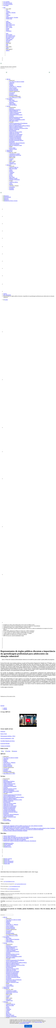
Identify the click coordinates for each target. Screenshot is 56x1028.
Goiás (7, 21)
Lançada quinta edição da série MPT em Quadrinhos (14, 839)
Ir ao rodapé (5, 5)
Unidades (11, 85)
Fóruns (10, 174)
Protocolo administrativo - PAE (7, 738)
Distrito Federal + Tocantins (12, 17)
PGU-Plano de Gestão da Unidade (16, 81)
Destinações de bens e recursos (16, 117)
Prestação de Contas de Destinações (17, 142)
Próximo (5, 709)
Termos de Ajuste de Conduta (15, 131)
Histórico (11, 84)
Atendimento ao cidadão (14, 153)
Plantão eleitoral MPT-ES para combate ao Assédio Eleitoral (16, 827)
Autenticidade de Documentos (15, 114)
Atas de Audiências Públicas (15, 124)
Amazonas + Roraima (10, 12)
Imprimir (2, 705)
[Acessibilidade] (3, 57)
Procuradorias (9, 98)
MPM (7, 48)
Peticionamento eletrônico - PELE (8, 736)
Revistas (11, 176)
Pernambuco (8, 31)
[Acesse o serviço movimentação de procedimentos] (6, 209)
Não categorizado (7, 294)
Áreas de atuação (13, 87)
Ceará (7, 16)
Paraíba (7, 28)
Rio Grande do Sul (10, 37)
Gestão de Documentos (14, 144)
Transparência (9, 150)
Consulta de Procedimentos (15, 138)
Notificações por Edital (14, 133)
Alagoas (8, 11)
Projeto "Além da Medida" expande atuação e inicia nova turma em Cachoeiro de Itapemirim (23, 829)
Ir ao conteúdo (6, 1)
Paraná (7, 29)
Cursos (10, 183)
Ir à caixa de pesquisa (7, 4)
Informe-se (8, 164)
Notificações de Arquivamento (15, 134)
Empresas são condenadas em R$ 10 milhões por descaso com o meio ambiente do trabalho (23, 825)
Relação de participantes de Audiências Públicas (19, 125)
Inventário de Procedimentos (15, 139)
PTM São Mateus (13, 104)
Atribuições (11, 82)
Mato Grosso (9, 23)
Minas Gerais (9, 26)
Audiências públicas (13, 182)
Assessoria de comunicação (15, 155)
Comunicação (9, 151)
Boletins (11, 171)
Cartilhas (11, 173)
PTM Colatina (12, 103)
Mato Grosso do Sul (10, 24)
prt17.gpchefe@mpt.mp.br (9, 881)
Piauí (7, 33)
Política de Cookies (38, 1022)
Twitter (10, 160)
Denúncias (11, 108)
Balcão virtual (12, 147)
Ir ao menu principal (7, 2)
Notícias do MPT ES (13, 167)
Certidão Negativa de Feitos (15, 112)
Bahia (7, 13)
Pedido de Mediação (13, 111)
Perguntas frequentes (13, 90)
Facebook (11, 158)
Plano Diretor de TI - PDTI (15, 97)
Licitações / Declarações (14, 179)
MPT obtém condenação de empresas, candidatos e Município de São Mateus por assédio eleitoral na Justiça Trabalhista (29, 828)
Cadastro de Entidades (14, 113)
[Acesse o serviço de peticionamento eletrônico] (7, 197)
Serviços (8, 106)
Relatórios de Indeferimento (15, 136)
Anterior (5, 708)
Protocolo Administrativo (14, 118)
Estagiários (11, 189)
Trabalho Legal (12, 163)
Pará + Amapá (9, 27)
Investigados (12, 141)
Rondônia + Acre (9, 38)
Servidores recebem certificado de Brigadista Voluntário (15, 830)
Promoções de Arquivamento (15, 135)
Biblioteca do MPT (13, 178)
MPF (7, 44)
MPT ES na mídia (13, 168)
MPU (4, 7)
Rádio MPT (11, 162)
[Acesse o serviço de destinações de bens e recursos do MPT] (10, 200)
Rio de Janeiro (9, 34)
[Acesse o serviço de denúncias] (6, 195)
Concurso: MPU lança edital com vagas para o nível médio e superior (18, 837)
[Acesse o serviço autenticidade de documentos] (6, 216)
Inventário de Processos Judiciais (16, 140)
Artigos (10, 169)
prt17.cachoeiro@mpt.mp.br (20, 884)
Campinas (8, 15)
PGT (7, 10)
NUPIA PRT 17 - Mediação (15, 86)
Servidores (11, 93)
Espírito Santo (9, 18)
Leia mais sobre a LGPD (24, 1023)
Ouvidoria (11, 115)
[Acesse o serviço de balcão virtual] (6, 223)
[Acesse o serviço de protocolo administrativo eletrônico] (5, 198)
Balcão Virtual (4, 733)
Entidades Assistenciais (14, 129)
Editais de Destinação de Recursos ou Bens (18, 128)
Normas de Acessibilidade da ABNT (17, 119)
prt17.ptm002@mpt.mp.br (14, 886)
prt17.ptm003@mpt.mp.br (13, 888)
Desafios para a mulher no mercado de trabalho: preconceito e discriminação (19, 840)
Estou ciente (28, 1026)
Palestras (11, 184)
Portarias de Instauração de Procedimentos (18, 123)
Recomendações (12, 130)
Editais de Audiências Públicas (15, 127)
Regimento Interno (13, 95)
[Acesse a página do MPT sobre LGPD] (6, 230)
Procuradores (12, 92)
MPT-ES (8, 79)
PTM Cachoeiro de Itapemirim (13, 102)
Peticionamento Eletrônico (15, 109)
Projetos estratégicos (13, 89)
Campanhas (11, 172)
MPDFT (8, 50)
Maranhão (8, 22)
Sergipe (7, 42)
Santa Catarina (9, 39)
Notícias (5, 293)
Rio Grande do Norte (10, 35)
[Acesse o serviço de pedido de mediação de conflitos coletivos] (6, 199)
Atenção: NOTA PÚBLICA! (9, 836)
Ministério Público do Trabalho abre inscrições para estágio (16, 838)
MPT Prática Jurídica (13, 120)
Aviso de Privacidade (26, 1022)
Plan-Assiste (12, 177)
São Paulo (8, 40)
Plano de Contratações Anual (15, 145)
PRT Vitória (11, 100)
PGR (7, 45)
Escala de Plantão (13, 149)
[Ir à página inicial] (28, 74)
